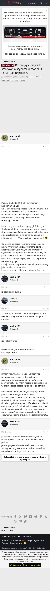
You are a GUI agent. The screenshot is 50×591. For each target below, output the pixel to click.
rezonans (14, 80)
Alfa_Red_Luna (10, 536)
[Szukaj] (46, 3)
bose (31, 77)
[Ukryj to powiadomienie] (46, 10)
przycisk (5, 80)
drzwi (38, 77)
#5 (48, 369)
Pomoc (5, 543)
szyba (23, 80)
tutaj (36, 48)
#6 (48, 432)
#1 (48, 146)
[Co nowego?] (41, 3)
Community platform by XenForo (24, 548)
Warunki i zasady (18, 540)
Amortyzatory (8, 530)
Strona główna (16, 543)
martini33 (8, 77)
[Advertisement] (25, 108)
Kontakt (5, 540)
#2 (48, 287)
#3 (48, 309)
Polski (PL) (27, 536)
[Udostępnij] (44, 146)
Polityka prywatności (35, 540)
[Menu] (4, 3)
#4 (48, 336)
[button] (18, 536)
